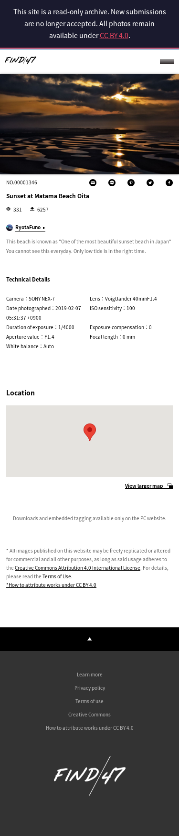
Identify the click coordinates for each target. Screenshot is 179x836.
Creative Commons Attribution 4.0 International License (77, 567)
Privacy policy (89, 687)
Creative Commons (89, 714)
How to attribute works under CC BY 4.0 (90, 727)
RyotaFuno (28, 227)
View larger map (144, 486)
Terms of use (89, 701)
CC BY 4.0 (114, 35)
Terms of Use (56, 576)
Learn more (90, 674)
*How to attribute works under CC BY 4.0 (51, 584)
